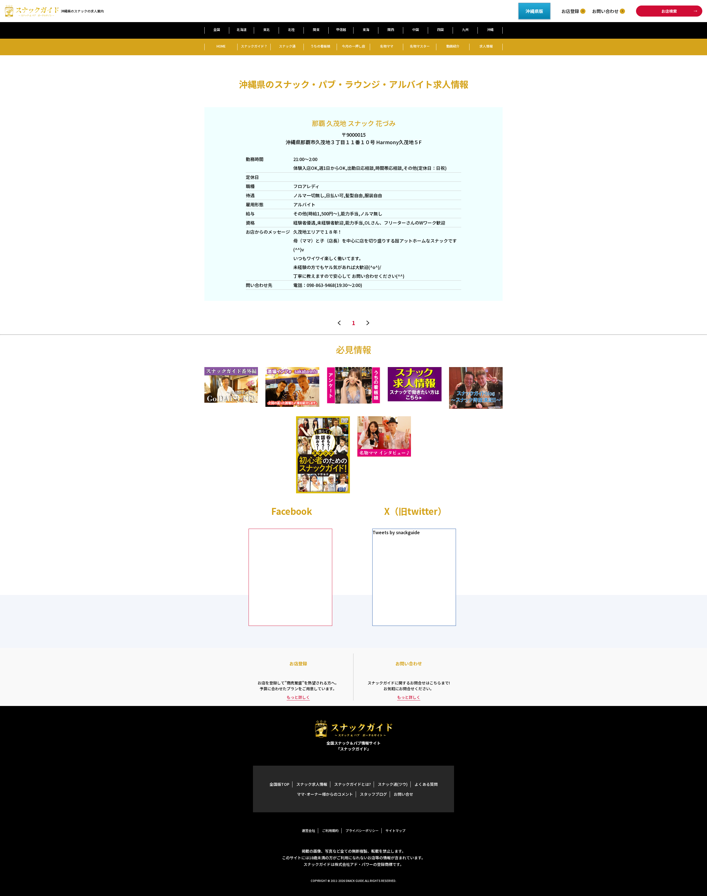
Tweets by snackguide (396, 532)
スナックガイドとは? (352, 784)
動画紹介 (453, 46)
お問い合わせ (605, 11)
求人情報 (486, 46)
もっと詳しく (298, 697)
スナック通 (287, 46)
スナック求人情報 (311, 784)
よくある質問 (426, 784)
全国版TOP (279, 784)
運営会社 (308, 830)
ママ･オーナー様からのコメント (325, 794)
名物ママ (386, 46)
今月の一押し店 (353, 46)
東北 (266, 29)
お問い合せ (403, 794)
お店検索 (669, 11)
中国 (415, 29)
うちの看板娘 (320, 46)
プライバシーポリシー (362, 830)
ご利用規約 (330, 830)
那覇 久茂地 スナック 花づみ (353, 123)
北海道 (242, 29)
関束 (316, 29)
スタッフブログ (373, 794)
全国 (216, 29)
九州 (465, 29)
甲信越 (341, 29)
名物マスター (420, 46)
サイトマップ (395, 830)
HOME (221, 46)
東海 (366, 29)
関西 (390, 29)
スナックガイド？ (254, 46)
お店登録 (570, 11)
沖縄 (490, 29)
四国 (440, 29)
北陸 (291, 29)
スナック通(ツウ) (393, 784)
